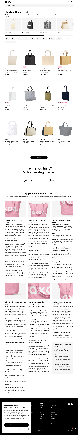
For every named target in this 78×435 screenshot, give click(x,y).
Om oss (38, 2)
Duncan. (8, 361)
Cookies (68, 430)
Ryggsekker (53, 423)
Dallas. (7, 355)
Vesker (11, 8)
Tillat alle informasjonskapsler (16, 425)
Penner (41, 405)
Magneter (53, 410)
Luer (41, 416)
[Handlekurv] (72, 2)
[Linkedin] (72, 404)
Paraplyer (53, 412)
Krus (41, 412)
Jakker (41, 421)
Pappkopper (53, 421)
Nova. (7, 349)
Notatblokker (43, 407)
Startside (6, 8)
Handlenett (53, 405)
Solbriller (53, 418)
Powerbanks (43, 418)
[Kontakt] (75, 428)
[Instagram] (69, 404)
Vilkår (72, 430)
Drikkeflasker (54, 414)
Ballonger (42, 423)
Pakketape (42, 414)
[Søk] (6, 5)
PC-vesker (53, 407)
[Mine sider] (66, 2)
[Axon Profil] (8, 2)
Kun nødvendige (16, 429)
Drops (41, 410)
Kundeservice (47, 2)
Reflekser (53, 416)
